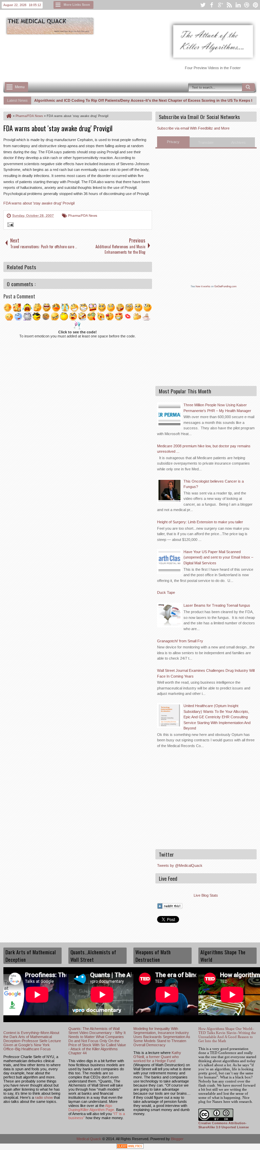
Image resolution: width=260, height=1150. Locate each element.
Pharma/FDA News (82, 215)
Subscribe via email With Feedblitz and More (193, 128)
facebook (211, 5)
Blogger (177, 1139)
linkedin (238, 5)
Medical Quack (89, 1139)
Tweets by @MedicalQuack (179, 865)
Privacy (173, 142)
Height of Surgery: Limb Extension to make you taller (200, 522)
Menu (20, 87)
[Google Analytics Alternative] (130, 1147)
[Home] (8, 116)
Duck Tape (166, 592)
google (220, 5)
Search (248, 87)
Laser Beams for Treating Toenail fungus (216, 605)
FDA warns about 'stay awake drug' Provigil (57, 128)
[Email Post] (9, 225)
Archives (238, 142)
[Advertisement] (126, 54)
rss (229, 5)
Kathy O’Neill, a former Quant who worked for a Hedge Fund (157, 1057)
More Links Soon (77, 4)
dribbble (246, 5)
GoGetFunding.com (225, 286)
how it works (203, 286)
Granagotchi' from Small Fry (180, 641)
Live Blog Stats (206, 895)
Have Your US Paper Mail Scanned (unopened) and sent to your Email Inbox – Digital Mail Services (218, 557)
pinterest (255, 5)
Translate (206, 142)
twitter (202, 5)
